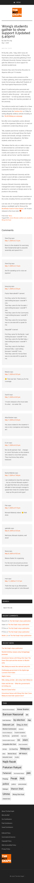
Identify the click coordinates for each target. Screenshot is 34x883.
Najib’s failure (6, 676)
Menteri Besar (12, 754)
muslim (17, 757)
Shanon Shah (17, 789)
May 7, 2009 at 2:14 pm (12, 266)
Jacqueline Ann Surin (9, 744)
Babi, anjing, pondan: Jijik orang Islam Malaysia (17, 680)
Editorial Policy (6, 833)
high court (23, 736)
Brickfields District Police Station (13, 208)
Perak (14, 778)
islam (25, 740)
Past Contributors (7, 823)
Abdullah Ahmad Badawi (8, 709)
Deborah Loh (8, 725)
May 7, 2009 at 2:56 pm (12, 289)
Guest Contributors (7, 827)
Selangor (5, 789)
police (6, 784)
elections (21, 729)
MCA (4, 753)
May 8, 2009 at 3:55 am (12, 531)
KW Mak (5, 749)
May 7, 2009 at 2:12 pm (12, 241)
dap (29, 720)
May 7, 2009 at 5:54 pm (12, 420)
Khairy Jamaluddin (23, 744)
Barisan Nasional (13, 714)
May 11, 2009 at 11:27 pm (13, 581)
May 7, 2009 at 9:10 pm (12, 508)
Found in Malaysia (7, 732)
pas (29, 772)
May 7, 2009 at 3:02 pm (12, 374)
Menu (18, 2)
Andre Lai (5, 635)
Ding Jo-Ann (22, 725)
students (29, 218)
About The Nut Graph (8, 811)
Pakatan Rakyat (12, 767)
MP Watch (23, 754)
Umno (6, 794)
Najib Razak (9, 761)
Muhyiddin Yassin (7, 757)
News (10, 216)
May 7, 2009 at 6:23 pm (12, 445)
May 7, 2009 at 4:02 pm (12, 397)
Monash (16, 218)
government (15, 736)
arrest (11, 218)
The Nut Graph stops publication (20, 621)
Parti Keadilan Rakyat (19, 773)
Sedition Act (18, 111)
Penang (5, 779)
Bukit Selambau (7, 720)
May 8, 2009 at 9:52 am (12, 553)
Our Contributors (7, 819)
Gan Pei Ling (6, 736)
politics (14, 784)
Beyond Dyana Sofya (8, 690)
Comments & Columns (8, 837)
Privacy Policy (6, 849)
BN (27, 715)
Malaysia (25, 748)
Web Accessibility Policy (9, 845)
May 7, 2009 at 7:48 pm (12, 475)
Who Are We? (6, 815)
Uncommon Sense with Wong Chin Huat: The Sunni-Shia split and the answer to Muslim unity (16, 660)
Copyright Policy (6, 841)
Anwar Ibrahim (23, 709)
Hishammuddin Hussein (9, 740)
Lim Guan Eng (13, 749)
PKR (22, 778)
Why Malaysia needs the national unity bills (16, 666)
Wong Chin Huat (6, 220)
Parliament (7, 773)
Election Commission (9, 729)
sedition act (22, 218)
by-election (19, 720)
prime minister (22, 784)
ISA (18, 740)
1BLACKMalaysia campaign (13, 116)
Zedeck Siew (6, 799)
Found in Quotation (20, 732)
